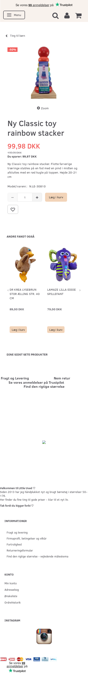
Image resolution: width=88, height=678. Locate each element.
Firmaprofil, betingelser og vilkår (27, 538)
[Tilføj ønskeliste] (12, 209)
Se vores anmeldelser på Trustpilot (36, 382)
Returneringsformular (20, 550)
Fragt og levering (17, 532)
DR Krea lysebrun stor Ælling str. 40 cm (25, 293)
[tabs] (55, 15)
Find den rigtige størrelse (44, 386)
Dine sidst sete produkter (27, 354)
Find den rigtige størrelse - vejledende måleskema (37, 556)
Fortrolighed (14, 544)
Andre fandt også (20, 236)
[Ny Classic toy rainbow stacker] (44, 72)
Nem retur (62, 378)
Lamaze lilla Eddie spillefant (61, 291)
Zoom (45, 108)
